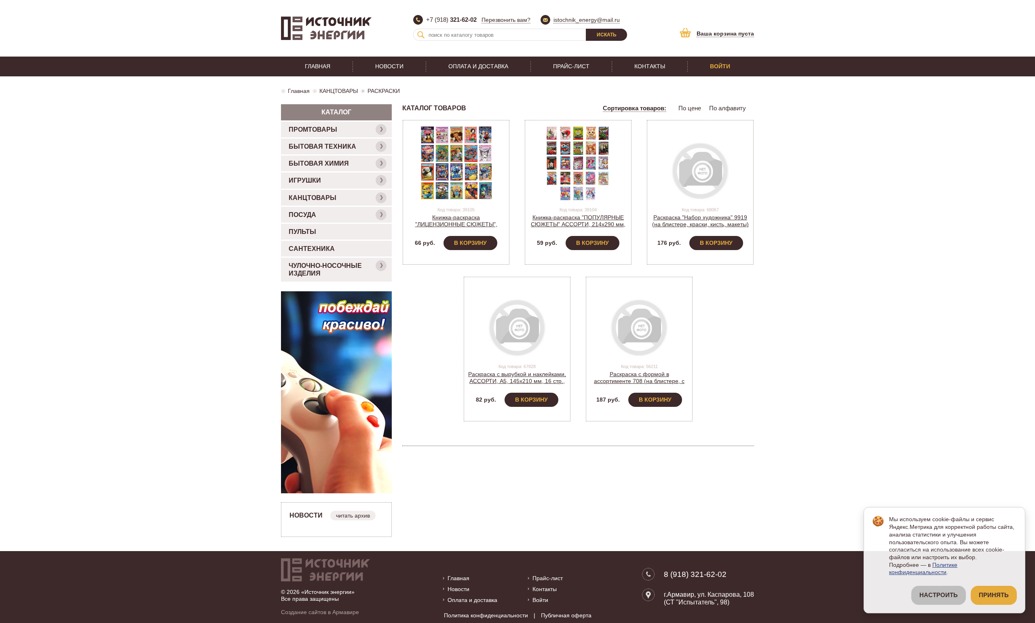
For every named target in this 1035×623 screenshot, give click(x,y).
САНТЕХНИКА (312, 248)
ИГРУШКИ (305, 180)
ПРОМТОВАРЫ (313, 129)
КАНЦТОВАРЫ (338, 91)
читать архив (353, 515)
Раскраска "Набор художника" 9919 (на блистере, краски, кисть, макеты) (700, 220)
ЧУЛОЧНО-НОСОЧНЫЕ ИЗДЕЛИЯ (325, 269)
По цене (689, 108)
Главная (317, 66)
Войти (720, 66)
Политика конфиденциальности (486, 615)
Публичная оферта (566, 615)
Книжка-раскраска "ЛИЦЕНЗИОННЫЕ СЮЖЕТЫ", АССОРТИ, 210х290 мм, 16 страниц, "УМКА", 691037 (456, 227)
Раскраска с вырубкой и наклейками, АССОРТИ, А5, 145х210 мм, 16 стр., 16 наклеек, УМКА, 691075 (517, 381)
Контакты (649, 66)
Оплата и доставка (478, 66)
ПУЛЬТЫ (302, 231)
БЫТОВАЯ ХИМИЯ (319, 163)
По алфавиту (727, 108)
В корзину (470, 243)
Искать (607, 35)
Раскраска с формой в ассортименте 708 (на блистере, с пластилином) (639, 381)
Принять (994, 595)
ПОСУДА (302, 214)
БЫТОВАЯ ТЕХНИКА (322, 146)
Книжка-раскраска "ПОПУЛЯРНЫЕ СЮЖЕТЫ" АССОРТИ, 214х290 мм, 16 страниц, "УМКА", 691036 (578, 224)
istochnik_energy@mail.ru (586, 20)
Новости (389, 66)
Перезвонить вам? (506, 20)
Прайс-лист (571, 66)
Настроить (938, 595)
